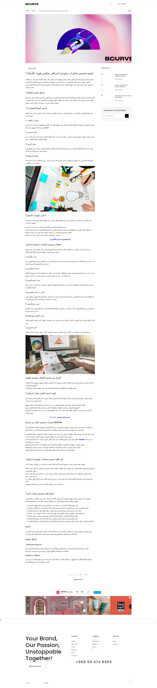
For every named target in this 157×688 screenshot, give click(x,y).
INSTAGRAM (95, 641)
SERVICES (74, 650)
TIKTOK (94, 647)
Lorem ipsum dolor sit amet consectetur (123, 96)
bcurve (82, 439)
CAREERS (46, 683)
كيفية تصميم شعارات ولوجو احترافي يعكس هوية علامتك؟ (59, 73)
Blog (73, 653)
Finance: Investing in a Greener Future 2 (121, 85)
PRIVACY (28, 683)
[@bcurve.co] (58, 592)
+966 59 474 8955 (93, 662)
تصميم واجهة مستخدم (63, 417)
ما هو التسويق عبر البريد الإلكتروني (60, 239)
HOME (73, 641)
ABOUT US (74, 644)
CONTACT (74, 656)
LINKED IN (95, 644)
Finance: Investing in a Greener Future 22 (121, 75)
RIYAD (114, 641)
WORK (73, 647)
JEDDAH (115, 644)
